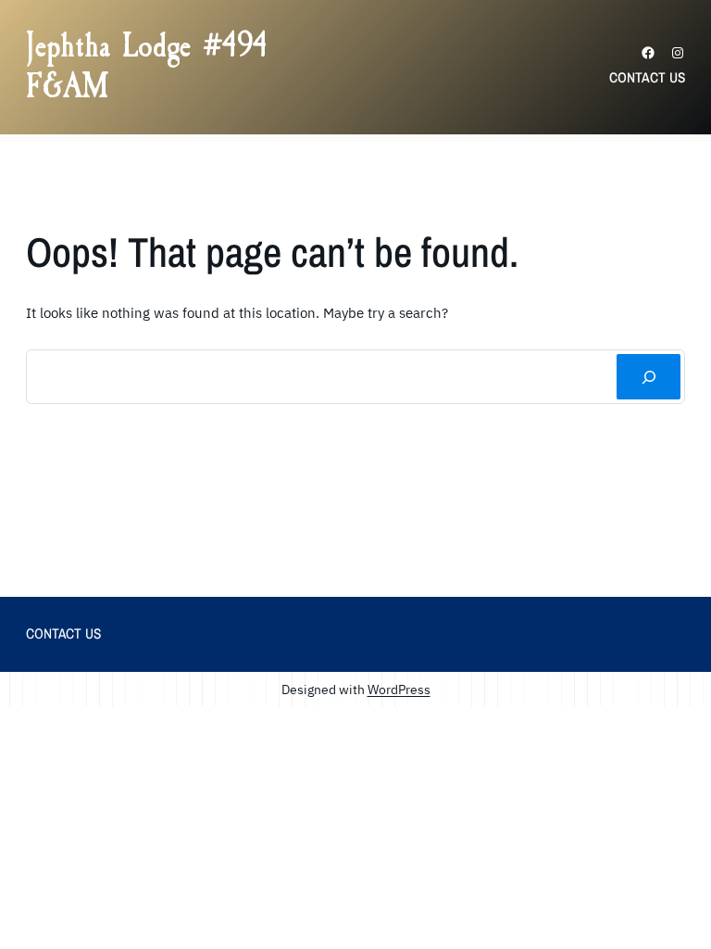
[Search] (648, 376)
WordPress (399, 689)
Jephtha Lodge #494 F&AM (147, 66)
